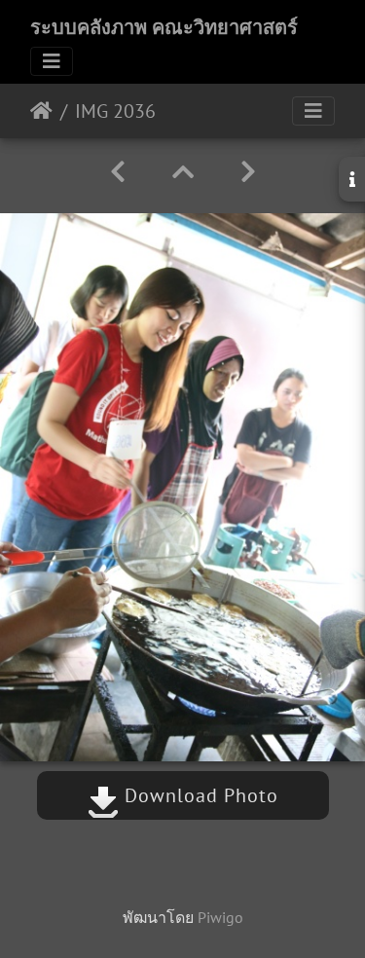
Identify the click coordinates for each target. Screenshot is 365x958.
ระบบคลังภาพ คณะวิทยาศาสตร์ (164, 27)
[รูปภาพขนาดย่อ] (183, 172)
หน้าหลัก (41, 111)
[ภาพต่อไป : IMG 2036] (248, 172)
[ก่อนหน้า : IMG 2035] (118, 172)
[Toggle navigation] (51, 61)
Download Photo (198, 795)
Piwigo (220, 917)
